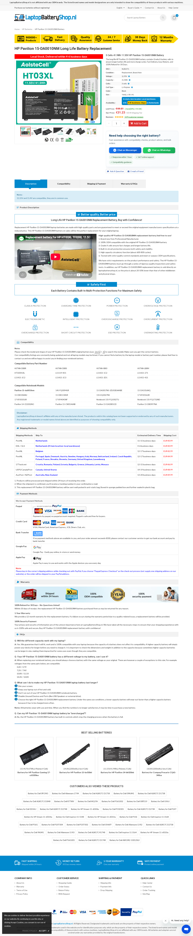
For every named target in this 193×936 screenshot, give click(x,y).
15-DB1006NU (21, 395)
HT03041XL (20, 373)
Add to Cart (140, 123)
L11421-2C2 (20, 377)
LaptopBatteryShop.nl (63, 923)
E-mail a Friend (137, 171)
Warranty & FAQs (129, 183)
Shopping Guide (65, 883)
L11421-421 (142, 377)
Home (17, 29)
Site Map (146, 894)
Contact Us (149, 8)
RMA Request (64, 894)
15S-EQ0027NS (103, 395)
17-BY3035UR (21, 399)
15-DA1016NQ (143, 390)
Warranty (20, 886)
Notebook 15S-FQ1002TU (107, 399)
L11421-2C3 (61, 377)
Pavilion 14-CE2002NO (24, 404)
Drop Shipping (106, 890)
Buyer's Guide (133, 8)
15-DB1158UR (62, 395)
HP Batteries (27, 29)
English (119, 8)
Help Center (173, 8)
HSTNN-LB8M (143, 368)
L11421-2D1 (101, 377)
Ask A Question (117, 171)
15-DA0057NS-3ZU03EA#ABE (109, 390)
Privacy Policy (22, 894)
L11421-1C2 (101, 373)
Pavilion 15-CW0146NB (65, 404)
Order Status (63, 886)
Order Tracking (149, 890)
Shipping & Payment (96, 183)
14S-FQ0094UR (62, 390)
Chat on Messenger (127, 150)
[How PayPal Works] (132, 912)
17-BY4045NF (62, 399)
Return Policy (63, 890)
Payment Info (105, 886)
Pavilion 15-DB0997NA (147, 404)
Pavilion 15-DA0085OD (106, 404)
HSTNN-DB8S (61, 368)
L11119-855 (61, 373)
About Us (161, 8)
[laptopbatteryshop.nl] (45, 20)
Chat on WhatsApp (161, 150)
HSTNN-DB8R (20, 368)
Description (30, 183)
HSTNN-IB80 (101, 368)
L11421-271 (142, 373)
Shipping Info (105, 883)
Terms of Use (21, 890)
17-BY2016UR (143, 395)
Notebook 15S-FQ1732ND (148, 399)
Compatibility (63, 183)
